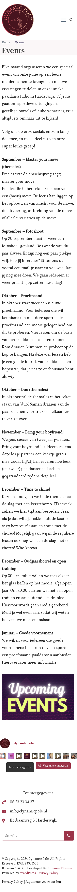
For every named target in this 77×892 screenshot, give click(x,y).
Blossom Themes (60, 868)
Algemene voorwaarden (43, 882)
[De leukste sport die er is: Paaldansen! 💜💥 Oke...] (3, 756)
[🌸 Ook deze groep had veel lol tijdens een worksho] (66, 756)
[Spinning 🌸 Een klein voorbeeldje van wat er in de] (42, 756)
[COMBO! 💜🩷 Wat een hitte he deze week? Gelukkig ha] (58, 756)
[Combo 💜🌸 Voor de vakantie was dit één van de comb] (19, 756)
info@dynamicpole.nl (28, 811)
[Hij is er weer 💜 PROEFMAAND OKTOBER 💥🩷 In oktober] (11, 756)
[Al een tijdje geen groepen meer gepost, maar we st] (74, 756)
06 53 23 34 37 (22, 802)
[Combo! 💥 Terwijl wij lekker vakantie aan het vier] (35, 756)
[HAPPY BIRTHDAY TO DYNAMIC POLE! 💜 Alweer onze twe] (50, 756)
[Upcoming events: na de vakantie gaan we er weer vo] (27, 756)
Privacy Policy (48, 873)
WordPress (28, 873)
